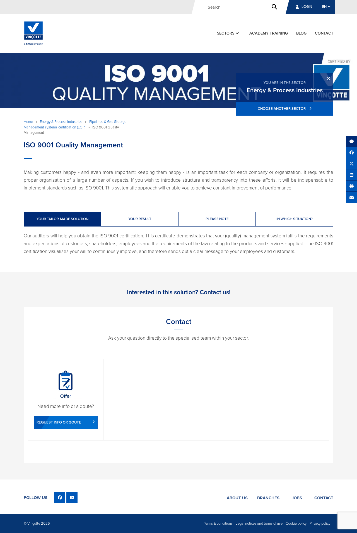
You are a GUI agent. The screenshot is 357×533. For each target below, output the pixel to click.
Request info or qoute (59, 422)
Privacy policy (320, 523)
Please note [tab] (217, 219)
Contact (323, 497)
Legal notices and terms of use (259, 523)
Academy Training (268, 33)
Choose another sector (282, 108)
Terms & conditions (218, 523)
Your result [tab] (139, 219)
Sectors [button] (226, 33)
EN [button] (324, 6)
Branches (268, 497)
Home (28, 122)
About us (237, 497)
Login (306, 6)
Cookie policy (296, 523)
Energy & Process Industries (61, 122)
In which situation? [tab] (294, 219)
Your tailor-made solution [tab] (62, 219)
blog (301, 33)
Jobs (297, 497)
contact (324, 33)
